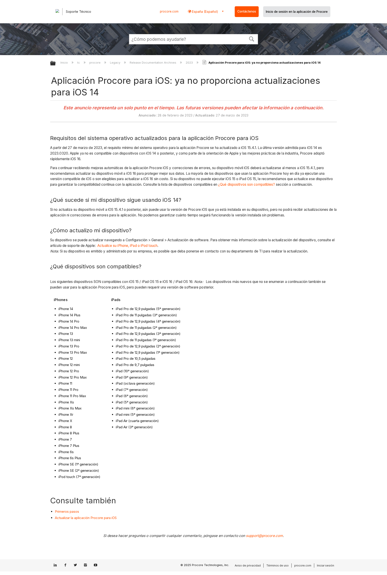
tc (79, 62)
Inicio (64, 62)
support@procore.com (264, 536)
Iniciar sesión (325, 565)
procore (95, 62)
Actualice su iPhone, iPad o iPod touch (127, 245)
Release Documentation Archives (153, 62)
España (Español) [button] (204, 11)
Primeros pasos (67, 511)
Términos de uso (277, 565)
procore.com (169, 11)
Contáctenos (246, 11)
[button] (251, 38)
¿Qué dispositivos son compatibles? (246, 184)
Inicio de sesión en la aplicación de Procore (297, 11)
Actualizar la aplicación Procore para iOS (86, 518)
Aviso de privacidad (248, 565)
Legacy (115, 62)
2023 (190, 62)
